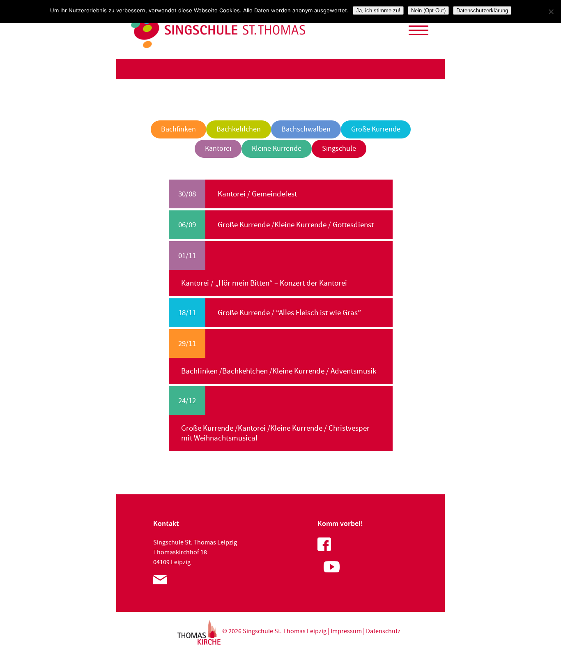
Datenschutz (383, 631)
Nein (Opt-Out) (428, 10)
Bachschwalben (306, 129)
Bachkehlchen (238, 129)
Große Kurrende (375, 129)
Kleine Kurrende (276, 148)
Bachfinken (178, 129)
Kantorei (218, 148)
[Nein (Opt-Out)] (551, 11)
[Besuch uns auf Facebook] (324, 549)
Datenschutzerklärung (482, 10)
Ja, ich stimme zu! (378, 10)
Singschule (339, 148)
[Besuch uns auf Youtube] (328, 571)
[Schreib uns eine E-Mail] (160, 582)
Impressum (346, 631)
